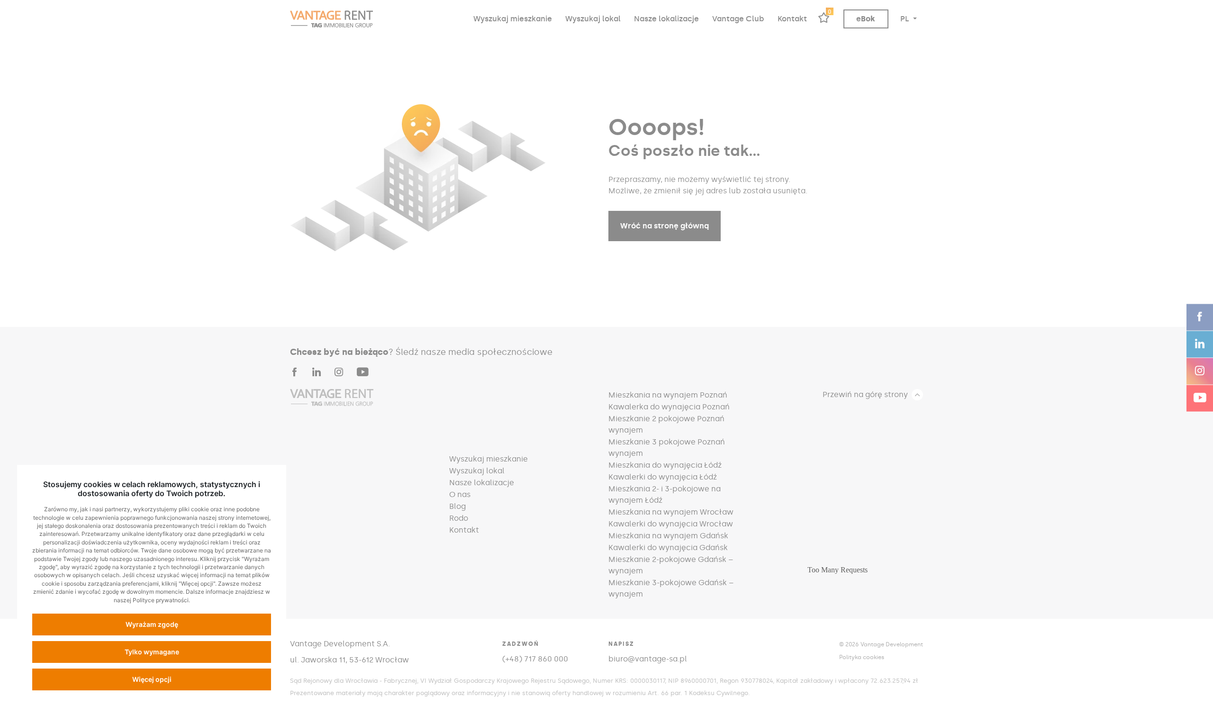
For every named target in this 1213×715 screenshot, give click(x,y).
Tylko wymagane (152, 652)
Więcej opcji (152, 679)
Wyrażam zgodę (152, 624)
